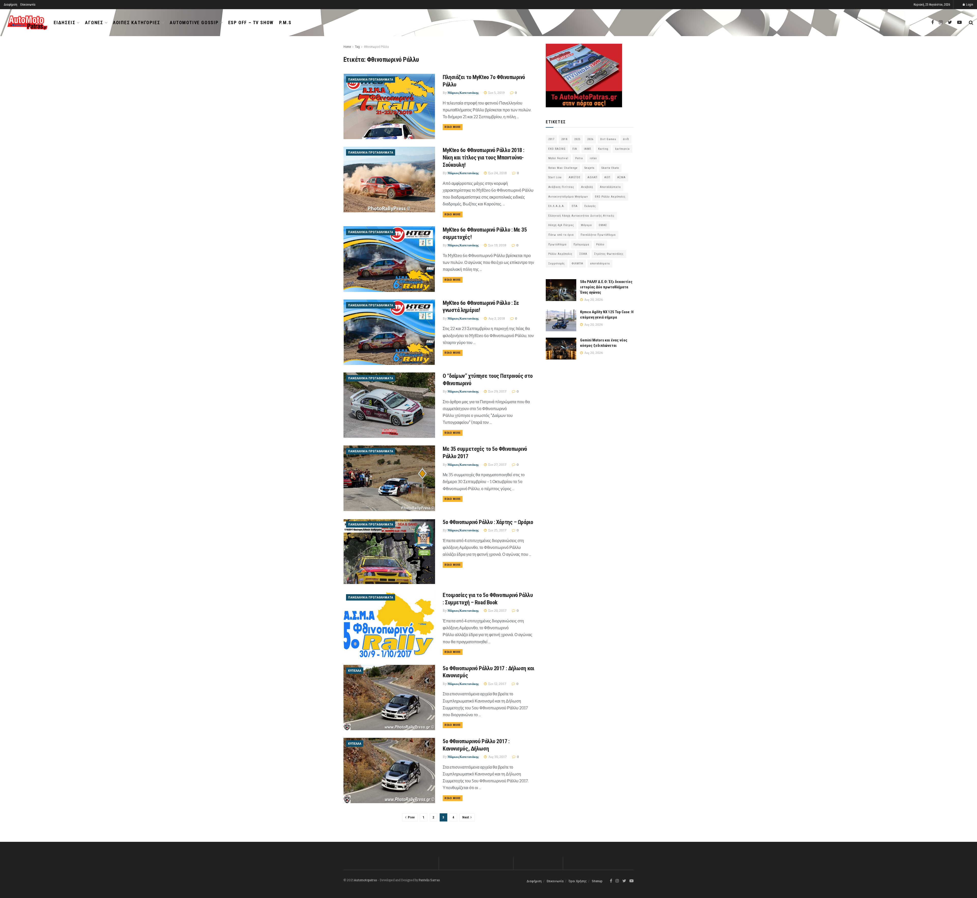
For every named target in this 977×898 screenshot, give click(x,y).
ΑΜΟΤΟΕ (575, 177)
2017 (551, 139)
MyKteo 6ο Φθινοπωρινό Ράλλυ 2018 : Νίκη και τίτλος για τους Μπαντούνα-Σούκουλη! (483, 157)
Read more (452, 127)
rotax (593, 158)
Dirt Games (608, 139)
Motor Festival (558, 158)
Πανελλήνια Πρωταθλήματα (370, 79)
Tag (357, 47)
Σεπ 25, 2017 (497, 530)
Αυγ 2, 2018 (496, 318)
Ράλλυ (600, 244)
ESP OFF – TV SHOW (251, 22)
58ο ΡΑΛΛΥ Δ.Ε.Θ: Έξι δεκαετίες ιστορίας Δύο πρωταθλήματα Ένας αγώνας (606, 287)
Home (347, 47)
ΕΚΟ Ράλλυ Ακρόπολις (610, 196)
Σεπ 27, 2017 (497, 465)
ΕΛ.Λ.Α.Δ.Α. (556, 206)
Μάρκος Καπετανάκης (463, 93)
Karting (603, 149)
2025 (577, 139)
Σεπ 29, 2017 (497, 391)
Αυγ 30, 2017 (497, 757)
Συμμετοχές (556, 263)
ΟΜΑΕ (603, 225)
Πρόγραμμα (581, 244)
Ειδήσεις (64, 22)
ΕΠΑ (575, 206)
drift (626, 139)
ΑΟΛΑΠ (592, 177)
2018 (564, 139)
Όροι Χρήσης (578, 881)
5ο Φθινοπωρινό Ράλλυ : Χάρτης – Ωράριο (488, 522)
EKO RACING (557, 149)
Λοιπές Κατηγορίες (136, 22)
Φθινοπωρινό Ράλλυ (376, 47)
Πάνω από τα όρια (561, 234)
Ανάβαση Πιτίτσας (561, 187)
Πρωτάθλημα (557, 244)
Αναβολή (587, 187)
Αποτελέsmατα (610, 187)
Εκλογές (590, 206)
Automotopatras (365, 880)
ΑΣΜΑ (621, 177)
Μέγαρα (586, 225)
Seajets (589, 168)
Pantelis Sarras (429, 880)
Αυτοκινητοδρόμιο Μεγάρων (568, 196)
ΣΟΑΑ (583, 254)
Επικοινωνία (27, 4)
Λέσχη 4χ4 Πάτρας (561, 225)
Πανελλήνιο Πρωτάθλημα (598, 234)
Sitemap (597, 881)
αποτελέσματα (600, 263)
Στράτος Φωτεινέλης (609, 254)
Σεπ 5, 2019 (496, 93)
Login (969, 4)
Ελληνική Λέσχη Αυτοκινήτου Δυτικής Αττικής (581, 215)
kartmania (622, 149)
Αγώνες (94, 22)
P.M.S (285, 22)
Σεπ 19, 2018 (496, 245)
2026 (590, 139)
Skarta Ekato (610, 168)
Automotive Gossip (194, 22)
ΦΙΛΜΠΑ (577, 263)
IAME (587, 149)
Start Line (555, 177)
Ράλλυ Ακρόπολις (560, 254)
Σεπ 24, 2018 (497, 173)
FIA (574, 149)
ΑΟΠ (607, 177)
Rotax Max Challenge (563, 168)
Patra (579, 158)
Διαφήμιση (10, 4)
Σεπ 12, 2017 (496, 684)
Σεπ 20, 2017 (497, 610)
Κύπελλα (354, 670)
